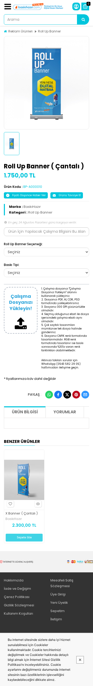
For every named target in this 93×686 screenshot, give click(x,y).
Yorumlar (64, 412)
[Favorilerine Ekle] (10, 503)
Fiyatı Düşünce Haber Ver (29, 195)
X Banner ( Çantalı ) (21, 513)
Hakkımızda (14, 580)
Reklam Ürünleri (20, 31)
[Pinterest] (76, 395)
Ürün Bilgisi (25, 412)
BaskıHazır (32, 206)
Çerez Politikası (16, 596)
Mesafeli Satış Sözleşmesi (61, 583)
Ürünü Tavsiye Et (70, 195)
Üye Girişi (58, 594)
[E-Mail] (85, 395)
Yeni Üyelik (59, 602)
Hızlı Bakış (38, 503)
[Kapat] (80, 660)
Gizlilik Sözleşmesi (19, 605)
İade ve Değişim (17, 588)
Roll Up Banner (49, 31)
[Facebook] (58, 395)
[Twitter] (67, 395)
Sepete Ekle (24, 537)
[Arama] (83, 19)
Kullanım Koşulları (18, 613)
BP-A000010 (32, 186)
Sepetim (57, 610)
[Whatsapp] (49, 395)
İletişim (56, 619)
